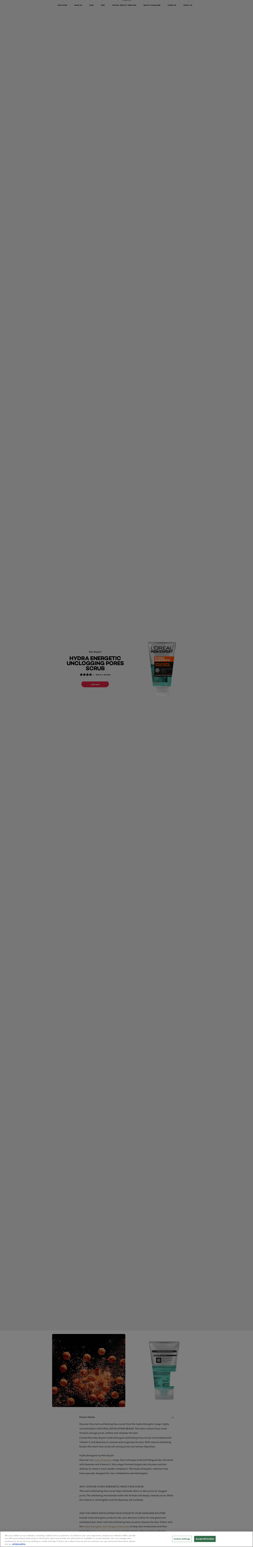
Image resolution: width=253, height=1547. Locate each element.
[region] (126, 1539)
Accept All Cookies (205, 1539)
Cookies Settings (182, 1539)
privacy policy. (19, 1544)
